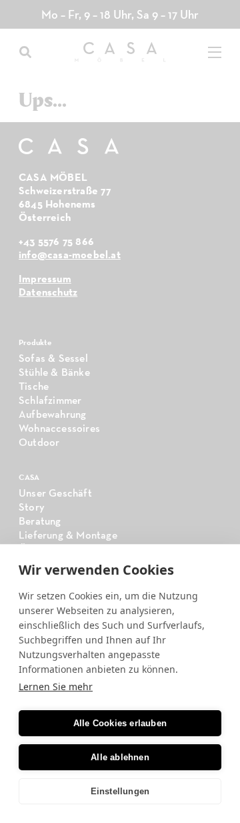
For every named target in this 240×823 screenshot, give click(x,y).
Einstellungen (120, 791)
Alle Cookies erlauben (120, 723)
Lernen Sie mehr (56, 686)
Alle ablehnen (120, 757)
